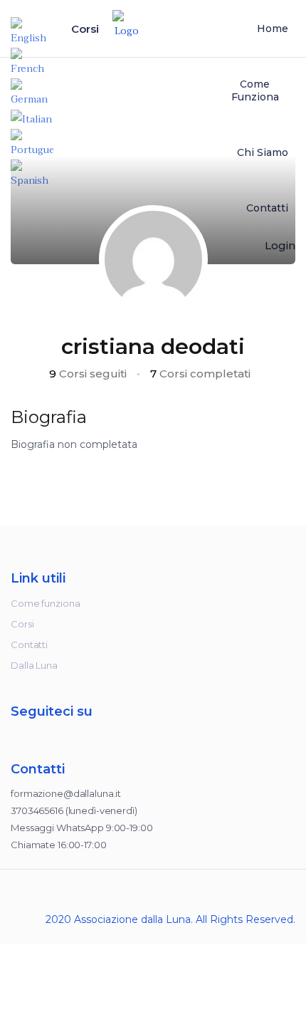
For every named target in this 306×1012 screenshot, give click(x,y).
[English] (32, 32)
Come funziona (255, 90)
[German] (32, 93)
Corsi (86, 29)
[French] (32, 62)
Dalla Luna (34, 665)
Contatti (29, 644)
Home (272, 28)
